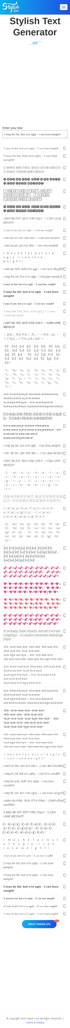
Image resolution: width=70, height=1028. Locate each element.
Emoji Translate (42, 922)
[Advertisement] (35, 88)
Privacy (40, 1022)
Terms (29, 1022)
